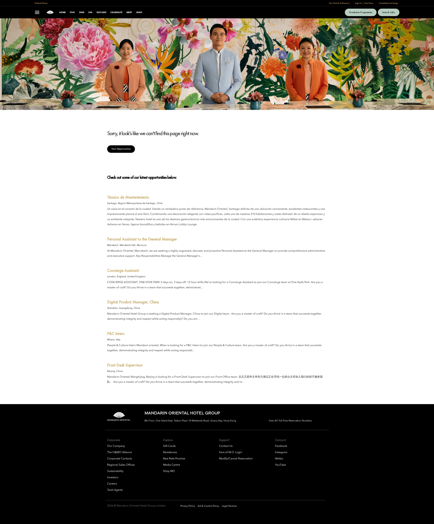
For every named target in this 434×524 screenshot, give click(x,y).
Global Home (41, 3)
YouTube (280, 465)
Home (62, 13)
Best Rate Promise (174, 458)
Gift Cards (169, 446)
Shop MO (169, 471)
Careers (112, 483)
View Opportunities (121, 148)
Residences (170, 452)
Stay (72, 13)
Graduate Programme (360, 12)
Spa (90, 13)
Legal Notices (229, 506)
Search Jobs (388, 12)
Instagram (281, 452)
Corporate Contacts (119, 458)
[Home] (50, 12)
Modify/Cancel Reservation (236, 458)
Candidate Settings (388, 3)
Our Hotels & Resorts (339, 3)
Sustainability (115, 471)
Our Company (116, 446)
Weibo (279, 458)
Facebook (281, 446)
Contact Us (226, 446)
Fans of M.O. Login (230, 452)
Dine (81, 13)
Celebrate (116, 13)
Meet (129, 13)
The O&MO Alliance (119, 452)
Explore (101, 13)
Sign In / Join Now (364, 3)
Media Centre (171, 465)
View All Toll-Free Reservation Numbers (290, 421)
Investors (112, 477)
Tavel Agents (115, 490)
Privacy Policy (187, 506)
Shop (139, 13)
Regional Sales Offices (121, 465)
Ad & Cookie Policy (208, 506)
